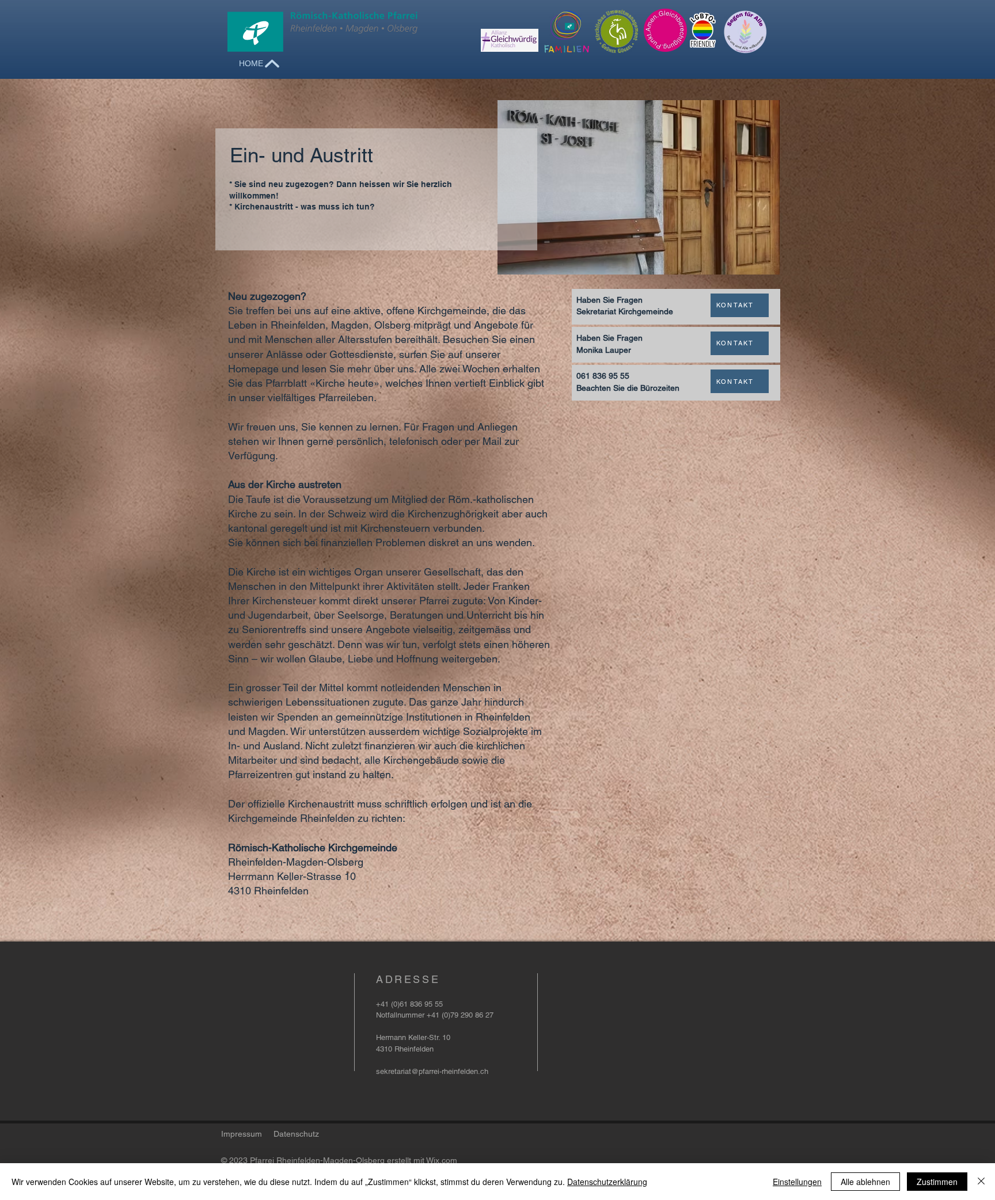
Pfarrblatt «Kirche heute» (322, 383)
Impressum (241, 1133)
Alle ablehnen (865, 1181)
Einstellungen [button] (797, 1181)
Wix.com (441, 1160)
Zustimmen (937, 1181)
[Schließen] (981, 1181)
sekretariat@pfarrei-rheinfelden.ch (432, 1071)
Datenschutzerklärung (607, 1181)
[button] (627, 387)
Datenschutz (296, 1133)
